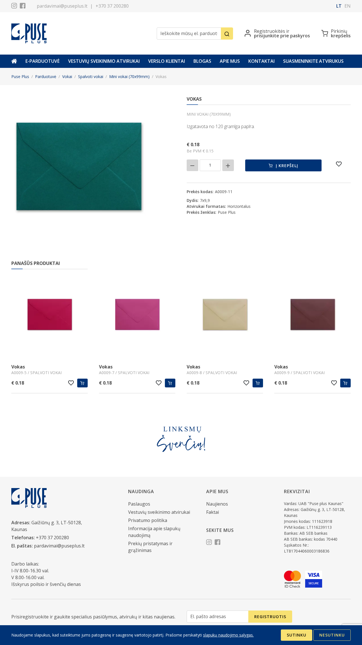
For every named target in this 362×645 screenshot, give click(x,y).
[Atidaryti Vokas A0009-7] (77, 315)
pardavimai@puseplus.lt (62, 6)
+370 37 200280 (112, 6)
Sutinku (296, 635)
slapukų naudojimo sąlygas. (228, 635)
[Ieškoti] (227, 33)
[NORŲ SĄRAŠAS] (339, 164)
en (347, 6)
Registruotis (270, 616)
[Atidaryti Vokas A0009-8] (165, 315)
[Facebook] (22, 6)
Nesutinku (332, 635)
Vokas (46, 367)
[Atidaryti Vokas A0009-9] (252, 315)
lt (339, 6)
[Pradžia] (14, 61)
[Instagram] (14, 6)
